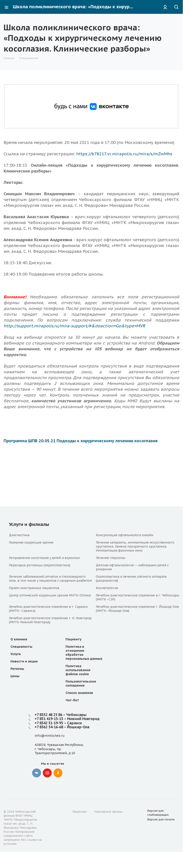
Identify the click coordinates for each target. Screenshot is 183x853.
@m (44, 736)
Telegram (68, 772)
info (38, 736)
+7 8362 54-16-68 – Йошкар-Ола (62, 727)
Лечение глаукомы (110, 558)
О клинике (18, 639)
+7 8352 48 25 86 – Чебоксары (60, 714)
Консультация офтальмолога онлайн (124, 535)
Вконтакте (36, 772)
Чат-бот (72, 700)
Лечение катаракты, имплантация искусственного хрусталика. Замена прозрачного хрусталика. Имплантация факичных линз (135, 546)
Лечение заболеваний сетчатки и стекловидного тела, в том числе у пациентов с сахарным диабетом (50, 579)
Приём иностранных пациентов (34, 588)
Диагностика (19, 535)
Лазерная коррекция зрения (31, 542)
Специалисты (21, 647)
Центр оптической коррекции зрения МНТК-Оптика (50, 595)
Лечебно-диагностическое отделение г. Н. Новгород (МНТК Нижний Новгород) (50, 620)
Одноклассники (57, 772)
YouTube (47, 772)
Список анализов (79, 693)
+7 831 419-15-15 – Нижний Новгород (67, 718)
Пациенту (74, 639)
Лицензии (79, 812)
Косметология (107, 588)
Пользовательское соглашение (81, 683)
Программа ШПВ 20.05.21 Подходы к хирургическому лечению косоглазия (81, 440)
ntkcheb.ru (56, 736)
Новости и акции (24, 661)
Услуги (15, 654)
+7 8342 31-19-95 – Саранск (58, 723)
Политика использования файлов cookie (78, 670)
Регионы (17, 669)
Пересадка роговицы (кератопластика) (39, 565)
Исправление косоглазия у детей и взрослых (44, 558)
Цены (14, 676)
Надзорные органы (109, 812)
